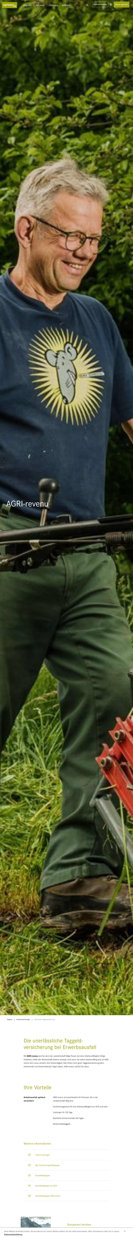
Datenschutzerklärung (13, 1234)
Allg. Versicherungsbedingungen (47, 1165)
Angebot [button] (27, 5)
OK (125, 1231)
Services (40, 5)
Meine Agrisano (121, 4)
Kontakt (66, 5)
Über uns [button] (53, 5)
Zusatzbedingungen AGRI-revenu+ (48, 1195)
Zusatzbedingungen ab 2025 (46, 1185)
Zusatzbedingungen (42, 1175)
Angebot (9, 1019)
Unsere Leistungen (42, 1154)
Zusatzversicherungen (23, 1019)
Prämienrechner (100, 4)
